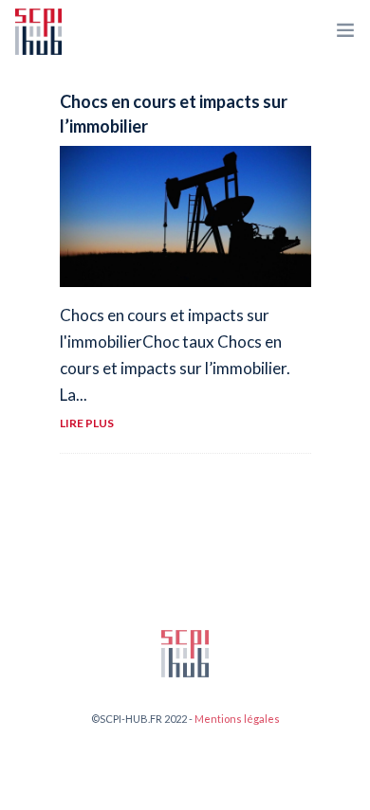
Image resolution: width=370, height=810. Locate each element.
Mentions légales (237, 718)
